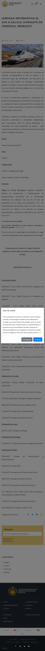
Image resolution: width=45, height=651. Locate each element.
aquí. (40, 332)
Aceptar (38, 339)
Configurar (27, 339)
